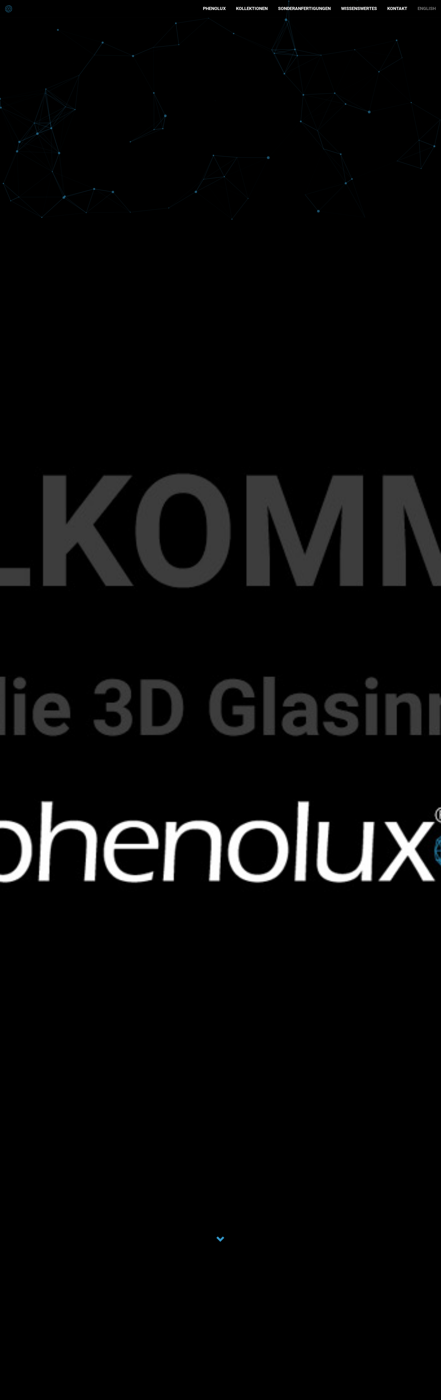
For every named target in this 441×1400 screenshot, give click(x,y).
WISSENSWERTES (359, 8)
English (427, 8)
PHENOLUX (214, 8)
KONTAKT (397, 8)
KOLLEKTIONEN (252, 8)
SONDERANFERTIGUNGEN (304, 8)
